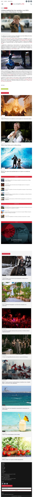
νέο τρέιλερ (28, 78)
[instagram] (29, 1)
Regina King (9, 81)
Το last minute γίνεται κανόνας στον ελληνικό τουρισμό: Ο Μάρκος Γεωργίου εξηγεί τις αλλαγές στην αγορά (18, 212)
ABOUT (2, 1)
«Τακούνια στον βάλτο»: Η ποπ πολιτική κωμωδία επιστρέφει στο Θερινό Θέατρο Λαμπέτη (18, 190)
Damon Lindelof (10, 74)
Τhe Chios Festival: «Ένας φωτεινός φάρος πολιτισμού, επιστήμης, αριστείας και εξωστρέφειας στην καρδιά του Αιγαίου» (18, 207)
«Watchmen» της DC (24, 40)
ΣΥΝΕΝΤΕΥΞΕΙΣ (16, 203)
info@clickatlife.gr (6, 477)
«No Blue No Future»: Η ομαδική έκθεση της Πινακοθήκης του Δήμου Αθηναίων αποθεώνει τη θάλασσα (18, 194)
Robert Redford (15, 38)
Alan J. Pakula (14, 48)
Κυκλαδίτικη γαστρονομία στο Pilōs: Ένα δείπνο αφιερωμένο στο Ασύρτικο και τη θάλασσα (18, 199)
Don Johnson (3, 81)
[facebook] (26, 1)
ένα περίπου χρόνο (8, 38)
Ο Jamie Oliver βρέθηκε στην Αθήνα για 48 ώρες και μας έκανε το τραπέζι (17, 216)
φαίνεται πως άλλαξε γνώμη (25, 39)
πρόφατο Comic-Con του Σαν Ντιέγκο (12, 78)
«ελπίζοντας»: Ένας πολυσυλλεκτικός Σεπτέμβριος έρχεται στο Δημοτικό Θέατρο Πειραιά (17, 185)
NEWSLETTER (10, 1)
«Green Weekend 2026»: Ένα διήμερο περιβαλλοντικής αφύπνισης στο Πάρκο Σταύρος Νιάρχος (18, 180)
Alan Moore (26, 79)
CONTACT (5, 1)
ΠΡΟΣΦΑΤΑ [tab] (16, 176)
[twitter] (31, 1)
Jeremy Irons (29, 80)
